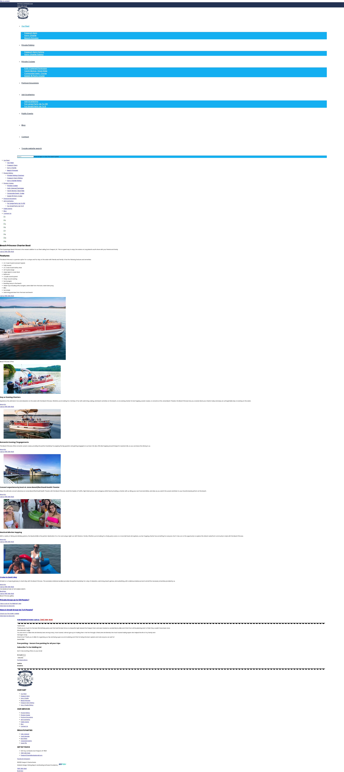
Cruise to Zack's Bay (8, 577)
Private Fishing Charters (15, 175)
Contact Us (7, 213)
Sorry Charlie (11, 168)
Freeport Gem (12, 165)
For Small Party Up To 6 (15, 206)
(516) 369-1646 (27, 663)
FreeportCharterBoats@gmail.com (34, 666)
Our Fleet (7, 160)
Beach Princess (12, 170)
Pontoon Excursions (10, 198)
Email (20, 655)
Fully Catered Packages (15, 188)
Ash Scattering (8, 201)
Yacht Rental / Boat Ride (15, 191)
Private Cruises (9, 183)
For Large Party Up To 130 (16, 203)
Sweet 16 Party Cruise (14, 196)
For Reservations (22, 660)
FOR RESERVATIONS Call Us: (35, 620)
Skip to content (5, 1)
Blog (5, 211)
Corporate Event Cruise (15, 193)
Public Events (8, 209)
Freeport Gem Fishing (14, 178)
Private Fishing (8, 173)
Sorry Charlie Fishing (14, 181)
